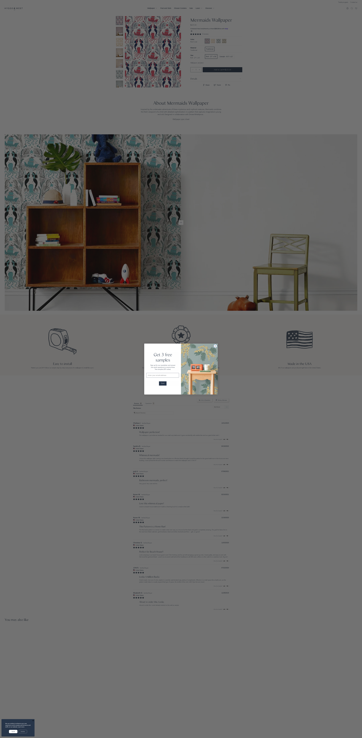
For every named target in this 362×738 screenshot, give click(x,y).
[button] (162, 383)
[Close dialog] (215, 346)
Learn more (21, 727)
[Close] (33, 720)
